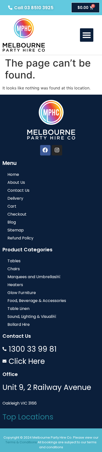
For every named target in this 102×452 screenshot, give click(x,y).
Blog (11, 222)
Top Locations (27, 417)
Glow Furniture (21, 293)
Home (13, 174)
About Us (16, 182)
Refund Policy (20, 238)
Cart (11, 206)
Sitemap (15, 230)
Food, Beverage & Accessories (36, 300)
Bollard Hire (18, 324)
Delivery (15, 198)
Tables (14, 261)
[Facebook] (45, 150)
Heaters (15, 285)
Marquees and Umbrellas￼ (33, 277)
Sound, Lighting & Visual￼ (31, 316)
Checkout (16, 214)
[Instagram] (57, 150)
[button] (86, 35)
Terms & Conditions (21, 442)
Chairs (13, 269)
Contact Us (18, 190)
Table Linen (18, 308)
